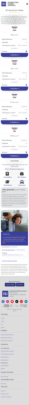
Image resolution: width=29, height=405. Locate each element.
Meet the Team (5, 394)
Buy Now (14, 55)
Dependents (22, 185)
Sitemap (14, 310)
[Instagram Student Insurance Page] (7, 301)
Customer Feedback (6, 397)
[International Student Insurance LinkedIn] (26, 301)
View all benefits (14, 161)
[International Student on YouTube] (12, 301)
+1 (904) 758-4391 (20, 250)
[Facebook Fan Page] (3, 301)
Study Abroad (7, 185)
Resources (4, 383)
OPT (2, 324)
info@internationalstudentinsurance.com (12, 255)
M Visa (2, 327)
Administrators (4, 365)
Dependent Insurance (6, 337)
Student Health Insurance (7, 351)
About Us (3, 391)
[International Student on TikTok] (16, 301)
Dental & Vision (5, 357)
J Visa (2, 321)
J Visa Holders (7, 177)
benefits (14, 48)
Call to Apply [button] (10, 285)
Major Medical (4, 360)
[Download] (26, 51)
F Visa (2, 318)
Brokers (3, 368)
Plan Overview (4, 376)
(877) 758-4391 (13, 247)
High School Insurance (7, 340)
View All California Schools (9, 261)
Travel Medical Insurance (7, 354)
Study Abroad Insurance (7, 334)
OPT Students (22, 177)
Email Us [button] (20, 285)
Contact (12, 296)
